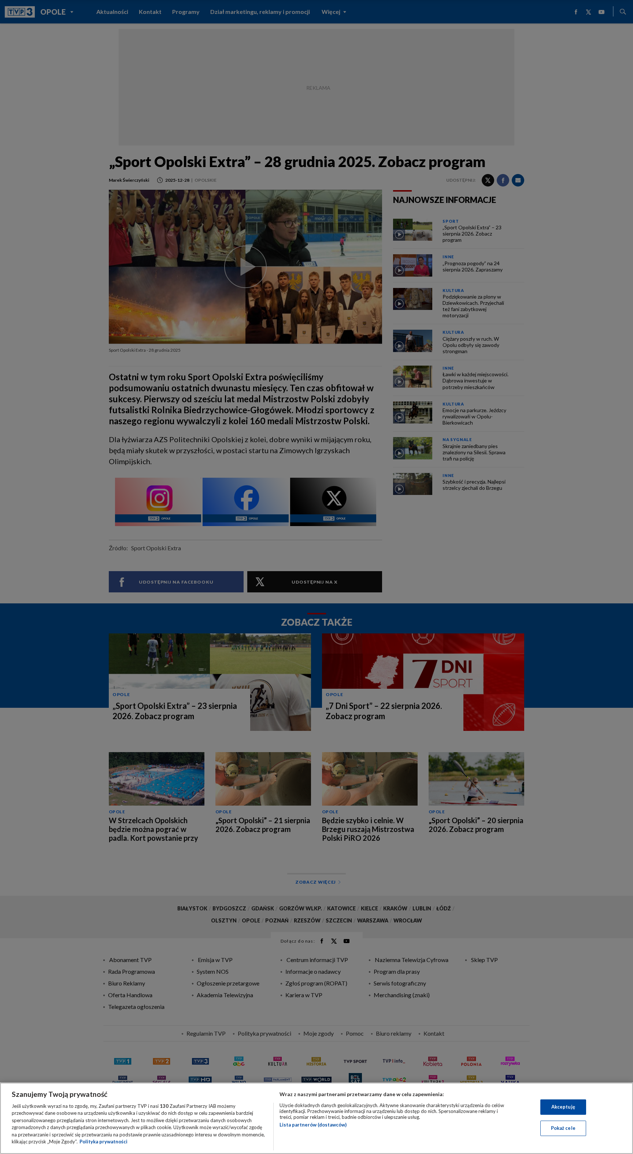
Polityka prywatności (103, 1141)
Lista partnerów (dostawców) (313, 1125)
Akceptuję (563, 1107)
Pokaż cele (563, 1128)
